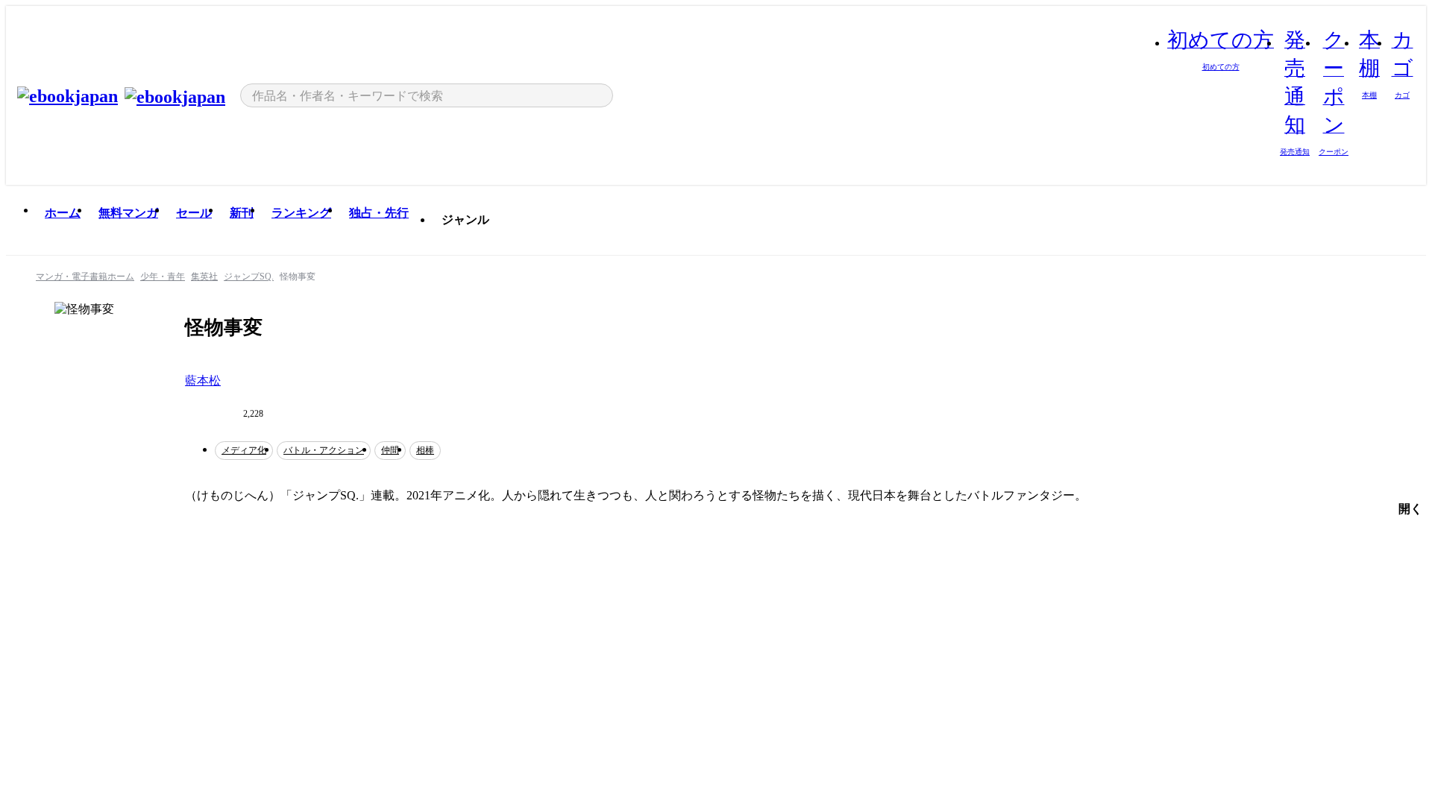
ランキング (301, 212)
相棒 (425, 450)
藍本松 (203, 380)
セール (194, 212)
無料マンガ (128, 212)
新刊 (242, 212)
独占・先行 (379, 212)
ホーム (63, 212)
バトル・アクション (323, 450)
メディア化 (244, 450)
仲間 (390, 450)
